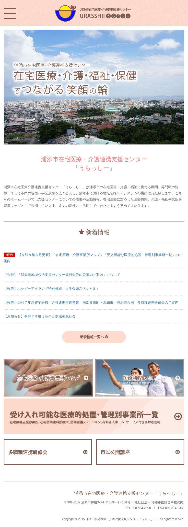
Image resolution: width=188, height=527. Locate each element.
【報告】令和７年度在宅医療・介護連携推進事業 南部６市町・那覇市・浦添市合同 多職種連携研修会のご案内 (91, 302)
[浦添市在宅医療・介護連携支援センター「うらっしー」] (94, 5)
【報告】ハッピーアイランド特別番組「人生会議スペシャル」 (52, 288)
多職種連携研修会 (27, 452)
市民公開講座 (115, 452)
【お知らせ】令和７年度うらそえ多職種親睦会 (40, 316)
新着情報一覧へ (92, 337)
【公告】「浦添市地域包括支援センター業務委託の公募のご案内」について (62, 275)
